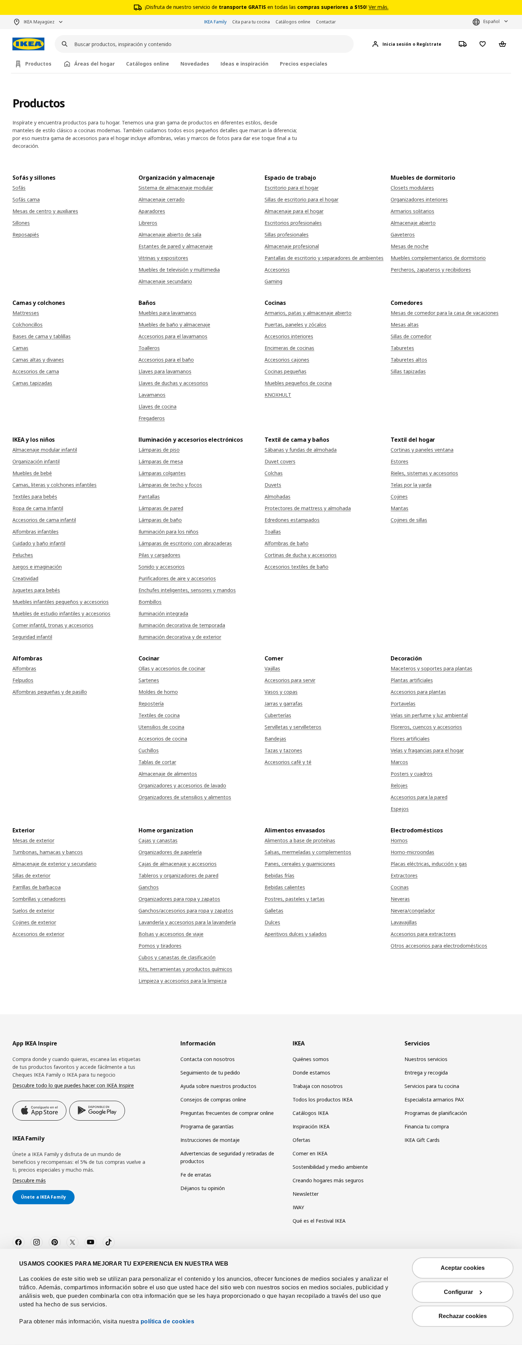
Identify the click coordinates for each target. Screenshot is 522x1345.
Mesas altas (405, 324)
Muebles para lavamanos (167, 312)
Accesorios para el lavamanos (172, 336)
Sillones (21, 222)
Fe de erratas (195, 1174)
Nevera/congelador (413, 910)
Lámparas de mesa (160, 461)
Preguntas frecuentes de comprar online (227, 1113)
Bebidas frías (279, 875)
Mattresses (25, 312)
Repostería (151, 703)
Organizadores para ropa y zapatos (179, 898)
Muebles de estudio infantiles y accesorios (61, 613)
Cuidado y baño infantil (38, 543)
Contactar (326, 22)
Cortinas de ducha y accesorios (301, 555)
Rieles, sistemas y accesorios (424, 473)
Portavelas (403, 703)
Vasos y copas (281, 691)
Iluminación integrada (163, 613)
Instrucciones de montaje (210, 1140)
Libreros (147, 222)
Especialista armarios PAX (434, 1099)
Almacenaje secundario (165, 281)
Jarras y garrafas (284, 703)
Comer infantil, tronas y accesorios (52, 625)
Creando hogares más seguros (328, 1180)
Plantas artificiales (412, 680)
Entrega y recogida (426, 1072)
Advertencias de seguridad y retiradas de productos (227, 1157)
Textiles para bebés (34, 496)
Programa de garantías (207, 1126)
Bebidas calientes (285, 887)
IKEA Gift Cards (422, 1140)
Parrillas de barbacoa (36, 887)
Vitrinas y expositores (163, 258)
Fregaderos (151, 418)
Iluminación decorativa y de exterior (179, 637)
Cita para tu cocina (251, 22)
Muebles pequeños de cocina (298, 383)
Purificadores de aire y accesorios (177, 578)
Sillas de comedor (411, 336)
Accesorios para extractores (423, 934)
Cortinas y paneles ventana (422, 449)
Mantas (399, 508)
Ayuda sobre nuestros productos (218, 1086)
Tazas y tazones (283, 750)
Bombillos (150, 601)
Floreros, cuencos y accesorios (426, 727)
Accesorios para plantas (418, 691)
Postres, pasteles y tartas (295, 898)
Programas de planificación (435, 1113)
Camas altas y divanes (38, 359)
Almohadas (277, 496)
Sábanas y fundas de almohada (301, 449)
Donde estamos (311, 1072)
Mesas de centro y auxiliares (45, 211)
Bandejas (275, 738)
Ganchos (148, 887)
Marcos (399, 762)
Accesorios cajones (287, 359)
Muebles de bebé (32, 473)
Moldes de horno (158, 691)
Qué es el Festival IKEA (319, 1220)
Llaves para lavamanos (164, 371)
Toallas (273, 531)
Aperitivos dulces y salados (296, 934)
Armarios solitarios (412, 211)
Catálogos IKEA (310, 1113)
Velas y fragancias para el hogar (427, 750)
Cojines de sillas (409, 520)
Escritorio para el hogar (292, 187)
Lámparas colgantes (162, 473)
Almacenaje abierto (413, 222)
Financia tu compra (426, 1126)
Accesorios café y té (288, 762)
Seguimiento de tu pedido (210, 1072)
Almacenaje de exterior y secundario (54, 863)
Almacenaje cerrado (161, 199)
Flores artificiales (410, 738)
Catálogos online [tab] (147, 63)
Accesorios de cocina (162, 738)
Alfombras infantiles (35, 531)
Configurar (458, 1292)
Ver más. (378, 7)
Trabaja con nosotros (318, 1086)
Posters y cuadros (412, 773)
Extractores (404, 875)
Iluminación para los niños (168, 531)
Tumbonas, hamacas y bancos (47, 852)
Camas (20, 348)
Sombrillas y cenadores (39, 898)
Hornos (399, 840)
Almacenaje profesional (292, 246)
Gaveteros (403, 234)
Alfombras (24, 668)
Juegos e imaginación (37, 566)
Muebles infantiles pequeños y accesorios (60, 601)
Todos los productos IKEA (323, 1099)
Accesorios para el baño (166, 359)
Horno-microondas (412, 852)
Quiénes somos (311, 1059)
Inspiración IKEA (311, 1126)
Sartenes (148, 680)
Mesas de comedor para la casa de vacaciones (445, 312)
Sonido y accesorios (161, 566)
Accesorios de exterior (38, 934)
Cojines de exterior (34, 922)
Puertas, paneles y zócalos (295, 324)
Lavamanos (151, 394)
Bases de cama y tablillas (41, 336)
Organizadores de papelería (170, 852)
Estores (399, 461)
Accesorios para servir (290, 680)
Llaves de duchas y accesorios (173, 383)
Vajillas (272, 668)
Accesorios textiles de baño (296, 566)
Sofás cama (26, 199)
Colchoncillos (27, 324)
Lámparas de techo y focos (170, 484)
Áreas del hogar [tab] (94, 63)
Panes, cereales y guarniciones (300, 863)
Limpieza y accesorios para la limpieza (182, 980)
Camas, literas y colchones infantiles (54, 484)
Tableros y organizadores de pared (178, 875)
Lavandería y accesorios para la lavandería (187, 922)
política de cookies (166, 1321)
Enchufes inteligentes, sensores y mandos (187, 590)
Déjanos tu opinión (202, 1188)
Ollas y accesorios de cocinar (171, 668)
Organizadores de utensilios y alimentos (184, 797)
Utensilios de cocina (161, 727)
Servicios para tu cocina (431, 1086)
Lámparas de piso (159, 449)
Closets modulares (412, 187)
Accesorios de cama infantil (44, 520)
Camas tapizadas (32, 383)
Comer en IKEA (310, 1153)
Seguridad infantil (32, 637)
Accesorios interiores (289, 336)
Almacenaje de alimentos (167, 773)
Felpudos (22, 680)
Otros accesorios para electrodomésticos (439, 945)
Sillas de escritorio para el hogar (301, 199)
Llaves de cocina (157, 406)
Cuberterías (278, 715)
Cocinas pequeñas (285, 371)
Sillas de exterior (31, 875)
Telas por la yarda (411, 484)
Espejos (400, 808)
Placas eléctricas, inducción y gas (429, 863)
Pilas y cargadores (159, 555)
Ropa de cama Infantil (37, 508)
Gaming (273, 281)
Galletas (274, 910)
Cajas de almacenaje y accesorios (177, 863)
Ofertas (301, 1140)
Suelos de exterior (33, 910)
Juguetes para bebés (36, 590)
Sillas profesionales (287, 234)
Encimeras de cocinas (289, 348)
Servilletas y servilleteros (293, 727)
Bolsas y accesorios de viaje (170, 934)
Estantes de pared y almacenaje (175, 246)
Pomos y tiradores (159, 945)
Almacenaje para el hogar (294, 211)
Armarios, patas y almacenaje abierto (308, 312)
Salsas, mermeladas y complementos (308, 852)
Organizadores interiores (419, 199)
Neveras (400, 898)
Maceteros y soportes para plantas (431, 668)
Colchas (274, 473)
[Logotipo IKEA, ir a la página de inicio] (28, 44)
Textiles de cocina (159, 715)
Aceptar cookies (463, 1268)
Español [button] (491, 21)
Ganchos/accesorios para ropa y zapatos (185, 910)
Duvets (273, 484)
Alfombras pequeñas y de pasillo (49, 691)
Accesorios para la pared (419, 797)
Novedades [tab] (194, 63)
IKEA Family (215, 22)
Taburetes (402, 348)
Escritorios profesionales (293, 222)
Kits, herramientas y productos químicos (185, 969)
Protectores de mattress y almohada (308, 508)
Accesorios (277, 269)
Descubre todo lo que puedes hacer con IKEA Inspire (73, 1085)
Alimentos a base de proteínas (300, 840)
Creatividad (25, 578)
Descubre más (29, 1180)
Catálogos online (293, 22)
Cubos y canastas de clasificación (177, 957)
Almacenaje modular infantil (44, 449)
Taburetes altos (409, 359)
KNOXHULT (278, 394)
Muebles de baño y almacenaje (174, 324)
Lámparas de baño (160, 520)
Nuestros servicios (425, 1059)
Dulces (272, 922)
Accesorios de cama (35, 371)
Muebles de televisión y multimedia (179, 269)
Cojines (399, 496)
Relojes (399, 785)
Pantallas (149, 496)
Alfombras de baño (287, 543)
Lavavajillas (404, 922)
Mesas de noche (410, 246)
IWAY (298, 1207)
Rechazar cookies (463, 1316)
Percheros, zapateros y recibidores (431, 269)
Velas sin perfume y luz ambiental (429, 715)
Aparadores (151, 211)
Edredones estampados (292, 520)
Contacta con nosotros (207, 1059)
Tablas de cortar (157, 762)
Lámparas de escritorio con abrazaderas (185, 543)
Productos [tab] (38, 63)
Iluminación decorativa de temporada (181, 625)
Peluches (22, 555)
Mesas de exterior (33, 840)
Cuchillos (148, 750)
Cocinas (400, 887)
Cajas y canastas (158, 840)
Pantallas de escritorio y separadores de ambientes (324, 258)
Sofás (19, 187)
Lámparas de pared (160, 508)
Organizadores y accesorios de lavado (182, 785)
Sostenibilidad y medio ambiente (330, 1166)
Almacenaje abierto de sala (169, 234)
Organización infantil (36, 461)
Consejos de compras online (213, 1099)
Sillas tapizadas (408, 371)
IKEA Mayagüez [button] (39, 22)
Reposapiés (25, 234)
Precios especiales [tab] (303, 63)
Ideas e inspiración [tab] (244, 63)
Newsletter (306, 1193)
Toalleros (149, 348)
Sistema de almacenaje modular (175, 187)
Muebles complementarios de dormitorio (438, 258)
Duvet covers (280, 461)
